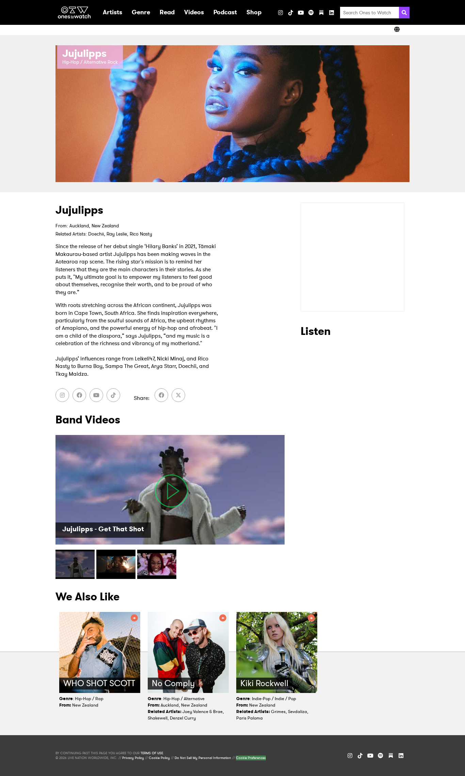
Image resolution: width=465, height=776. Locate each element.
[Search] (404, 12)
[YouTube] (301, 12)
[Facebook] (79, 395)
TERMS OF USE (152, 753)
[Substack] (321, 12)
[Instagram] (280, 12)
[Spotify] (311, 12)
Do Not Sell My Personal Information (203, 758)
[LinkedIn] (331, 12)
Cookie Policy (159, 758)
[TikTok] (291, 12)
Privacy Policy (133, 758)
